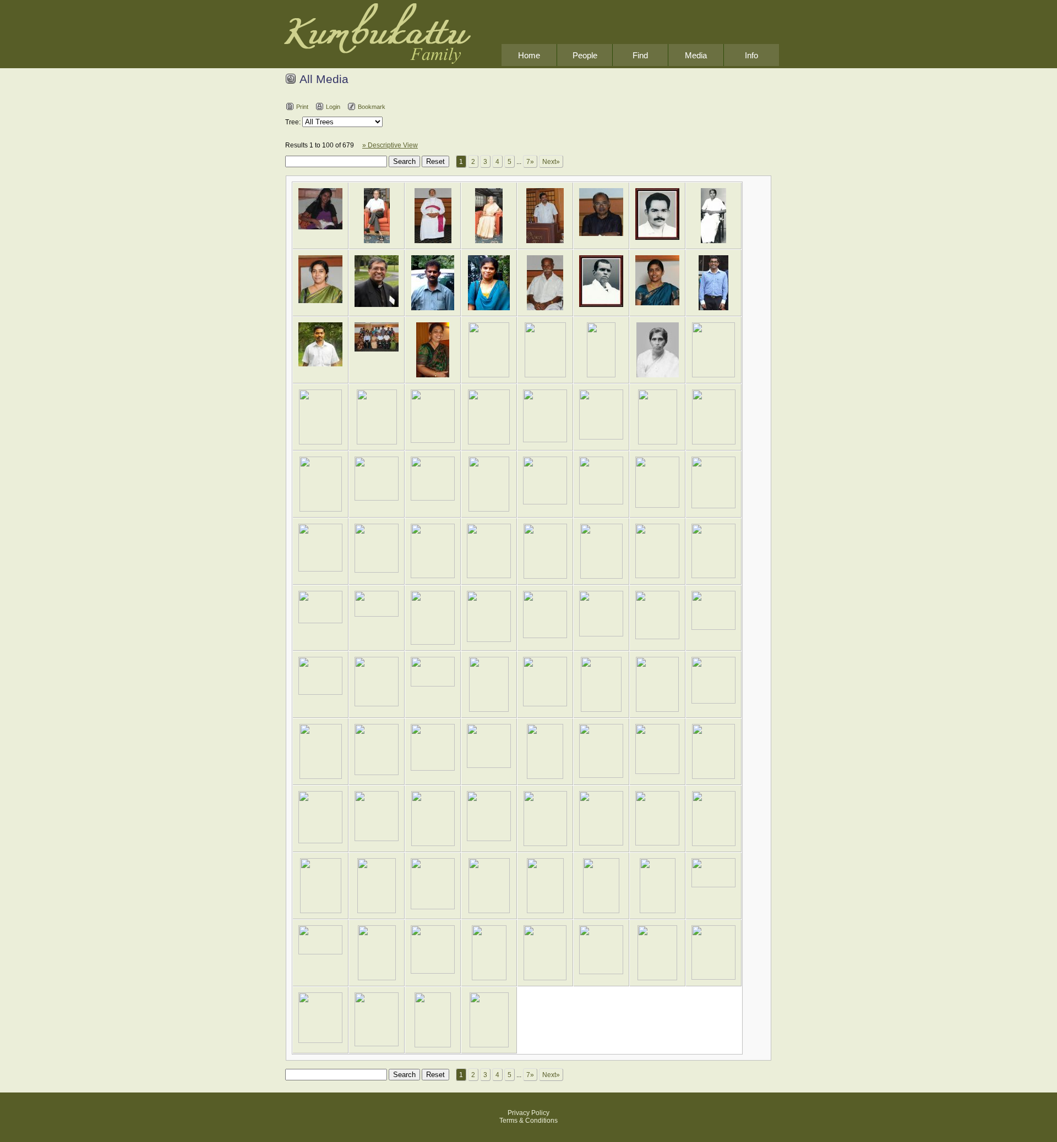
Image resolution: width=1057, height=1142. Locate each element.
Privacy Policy (528, 1113)
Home (529, 55)
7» (530, 162)
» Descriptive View (390, 145)
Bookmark (371, 106)
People (585, 55)
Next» (551, 162)
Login (333, 106)
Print (302, 106)
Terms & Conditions (528, 1120)
